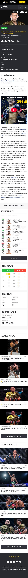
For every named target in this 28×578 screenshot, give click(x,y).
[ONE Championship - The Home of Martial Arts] (4, 7)
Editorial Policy (14, 570)
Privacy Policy (5, 570)
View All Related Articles (14, 546)
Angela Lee (23, 129)
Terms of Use (22, 570)
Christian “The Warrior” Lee (8, 81)
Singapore (4, 59)
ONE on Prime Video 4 (15, 197)
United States (13, 59)
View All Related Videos (14, 436)
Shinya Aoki (14, 177)
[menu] (25, 7)
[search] (20, 7)
